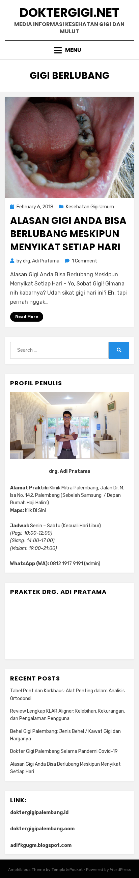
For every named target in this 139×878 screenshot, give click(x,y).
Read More (26, 316)
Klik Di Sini (35, 510)
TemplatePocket (67, 869)
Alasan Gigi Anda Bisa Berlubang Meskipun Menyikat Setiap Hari (68, 234)
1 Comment (84, 261)
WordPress (120, 869)
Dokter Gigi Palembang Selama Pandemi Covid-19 (64, 751)
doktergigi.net (69, 12)
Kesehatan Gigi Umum (90, 207)
